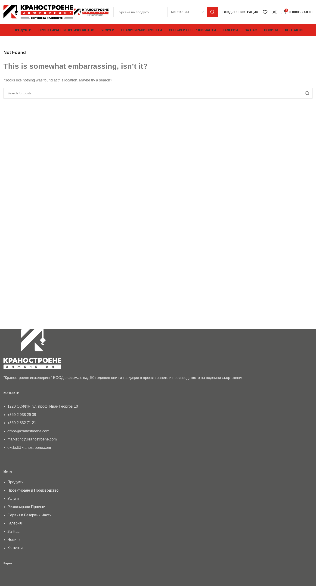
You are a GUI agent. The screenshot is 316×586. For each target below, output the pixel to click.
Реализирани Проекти (26, 507)
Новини (14, 540)
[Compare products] (274, 12)
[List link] (158, 424)
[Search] (212, 12)
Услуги (13, 498)
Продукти (15, 482)
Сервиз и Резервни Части (29, 515)
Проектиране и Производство (33, 490)
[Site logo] (38, 12)
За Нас (13, 531)
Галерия (14, 523)
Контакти (15, 548)
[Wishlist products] (265, 12)
